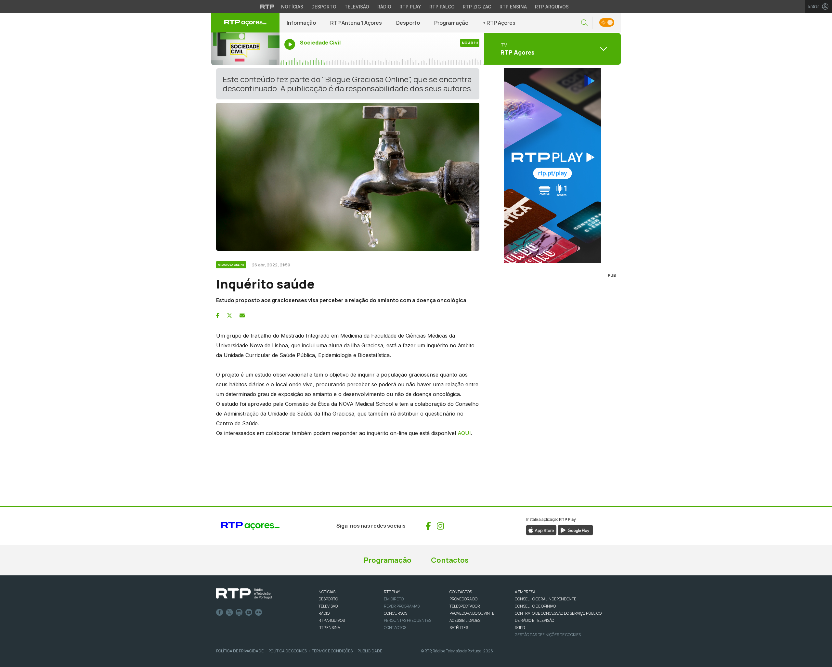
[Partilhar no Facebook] (217, 315)
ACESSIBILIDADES (464, 620)
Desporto (323, 6)
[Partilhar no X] (229, 315)
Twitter (229, 612)
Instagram (239, 612)
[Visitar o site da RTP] (267, 6)
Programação (451, 22)
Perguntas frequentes (407, 620)
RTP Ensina (513, 6)
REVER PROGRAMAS (402, 606)
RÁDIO (324, 613)
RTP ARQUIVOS (331, 620)
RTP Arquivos (552, 6)
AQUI (464, 433)
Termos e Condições (332, 651)
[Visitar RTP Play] (552, 165)
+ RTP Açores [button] (499, 22)
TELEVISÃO (328, 606)
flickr (258, 612)
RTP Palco (442, 6)
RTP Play (410, 6)
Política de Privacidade (240, 651)
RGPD (520, 627)
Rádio (384, 6)
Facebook (219, 612)
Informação (301, 22)
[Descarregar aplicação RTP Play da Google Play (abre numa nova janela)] (575, 529)
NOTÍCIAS (326, 592)
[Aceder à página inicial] (245, 22)
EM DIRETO (394, 599)
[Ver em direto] (245, 48)
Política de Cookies (287, 651)
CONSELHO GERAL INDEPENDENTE (545, 599)
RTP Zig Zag (477, 6)
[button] (584, 23)
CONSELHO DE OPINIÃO (535, 606)
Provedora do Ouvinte (471, 613)
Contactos (450, 560)
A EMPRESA (525, 592)
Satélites (458, 627)
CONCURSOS (395, 613)
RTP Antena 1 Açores (356, 22)
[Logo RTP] (244, 593)
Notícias (292, 6)
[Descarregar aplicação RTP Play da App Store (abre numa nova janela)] (541, 529)
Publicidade (370, 651)
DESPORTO (328, 599)
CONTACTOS (460, 592)
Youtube (249, 612)
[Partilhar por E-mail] (242, 315)
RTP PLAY (392, 592)
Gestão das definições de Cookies (548, 634)
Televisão (356, 6)
